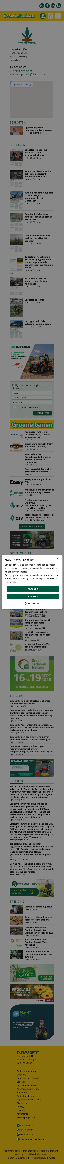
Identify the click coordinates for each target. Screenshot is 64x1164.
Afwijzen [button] (33, 596)
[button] (32, 603)
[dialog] (32, 582)
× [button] (57, 559)
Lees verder (10, 582)
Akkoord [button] (33, 588)
